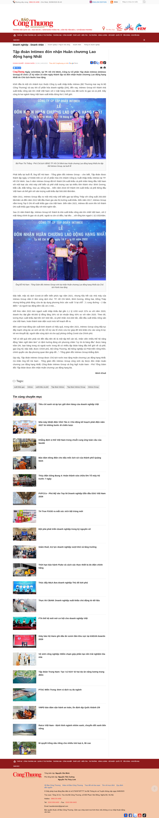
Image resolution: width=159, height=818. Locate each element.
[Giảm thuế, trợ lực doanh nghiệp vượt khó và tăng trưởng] (24, 552)
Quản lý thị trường (44, 35)
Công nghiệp (67, 35)
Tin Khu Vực (110, 30)
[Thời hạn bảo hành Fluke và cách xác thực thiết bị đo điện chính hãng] (24, 569)
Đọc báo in (36, 30)
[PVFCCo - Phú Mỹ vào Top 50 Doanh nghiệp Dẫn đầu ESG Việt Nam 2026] (24, 498)
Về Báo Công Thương (52, 785)
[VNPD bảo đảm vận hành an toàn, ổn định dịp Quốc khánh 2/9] (24, 712)
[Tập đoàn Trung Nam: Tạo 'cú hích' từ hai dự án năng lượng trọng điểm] (24, 676)
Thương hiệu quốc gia (21, 30)
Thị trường (93, 35)
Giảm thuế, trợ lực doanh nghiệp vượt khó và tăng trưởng (67, 547)
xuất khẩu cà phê (42, 387)
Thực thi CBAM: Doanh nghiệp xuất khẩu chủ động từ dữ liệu (69, 600)
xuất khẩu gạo (19, 387)
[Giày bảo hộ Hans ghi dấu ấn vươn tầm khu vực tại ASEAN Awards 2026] (24, 641)
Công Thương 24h (30, 35)
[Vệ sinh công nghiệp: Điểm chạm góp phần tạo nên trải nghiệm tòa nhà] (24, 659)
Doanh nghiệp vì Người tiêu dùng (59, 45)
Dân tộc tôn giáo (68, 30)
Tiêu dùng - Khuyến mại (131, 35)
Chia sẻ (18, 68)
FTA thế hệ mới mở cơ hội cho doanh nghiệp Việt (63, 618)
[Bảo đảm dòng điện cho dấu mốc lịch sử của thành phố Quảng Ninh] (24, 462)
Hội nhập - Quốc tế (115, 35)
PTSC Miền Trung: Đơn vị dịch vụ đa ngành (60, 690)
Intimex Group (93, 387)
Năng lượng (102, 35)
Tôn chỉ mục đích (108, 785)
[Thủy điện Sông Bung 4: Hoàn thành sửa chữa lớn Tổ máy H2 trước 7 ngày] (24, 480)
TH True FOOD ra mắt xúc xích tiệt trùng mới (61, 511)
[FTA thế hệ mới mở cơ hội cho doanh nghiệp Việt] (24, 623)
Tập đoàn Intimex (57, 387)
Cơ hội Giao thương (84, 30)
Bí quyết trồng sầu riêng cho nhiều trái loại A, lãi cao (65, 743)
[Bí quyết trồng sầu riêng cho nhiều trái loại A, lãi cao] (24, 748)
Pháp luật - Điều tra (80, 35)
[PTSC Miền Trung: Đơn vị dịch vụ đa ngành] (24, 694)
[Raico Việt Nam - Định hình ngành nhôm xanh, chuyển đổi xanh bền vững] (24, 730)
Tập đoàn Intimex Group (76, 387)
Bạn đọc (17, 40)
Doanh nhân (77, 45)
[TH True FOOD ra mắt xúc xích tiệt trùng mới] (24, 516)
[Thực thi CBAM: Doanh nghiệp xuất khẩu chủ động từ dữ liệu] (24, 605)
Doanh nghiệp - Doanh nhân (28, 44)
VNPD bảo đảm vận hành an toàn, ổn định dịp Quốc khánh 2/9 (69, 707)
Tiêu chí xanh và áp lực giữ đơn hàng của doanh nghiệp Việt (69, 404)
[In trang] (104, 67)
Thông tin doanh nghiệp (92, 45)
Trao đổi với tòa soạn (92, 785)
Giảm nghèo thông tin (50, 30)
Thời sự (19, 35)
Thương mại (57, 35)
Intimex (30, 387)
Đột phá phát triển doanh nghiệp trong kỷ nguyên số (65, 529)
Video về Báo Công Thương (72, 785)
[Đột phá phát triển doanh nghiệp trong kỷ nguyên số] (24, 534)
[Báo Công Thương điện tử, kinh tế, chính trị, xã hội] (33, 22)
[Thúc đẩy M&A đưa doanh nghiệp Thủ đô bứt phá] (24, 587)
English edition (99, 2)
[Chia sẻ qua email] (101, 67)
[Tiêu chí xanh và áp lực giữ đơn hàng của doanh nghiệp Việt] (24, 409)
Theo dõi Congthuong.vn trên (59, 63)
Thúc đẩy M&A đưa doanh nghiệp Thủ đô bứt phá (63, 583)
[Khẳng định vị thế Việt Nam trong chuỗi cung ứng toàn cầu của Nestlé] (24, 445)
